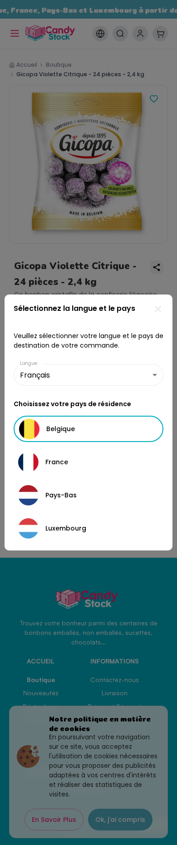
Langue (28, 363)
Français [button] (35, 375)
